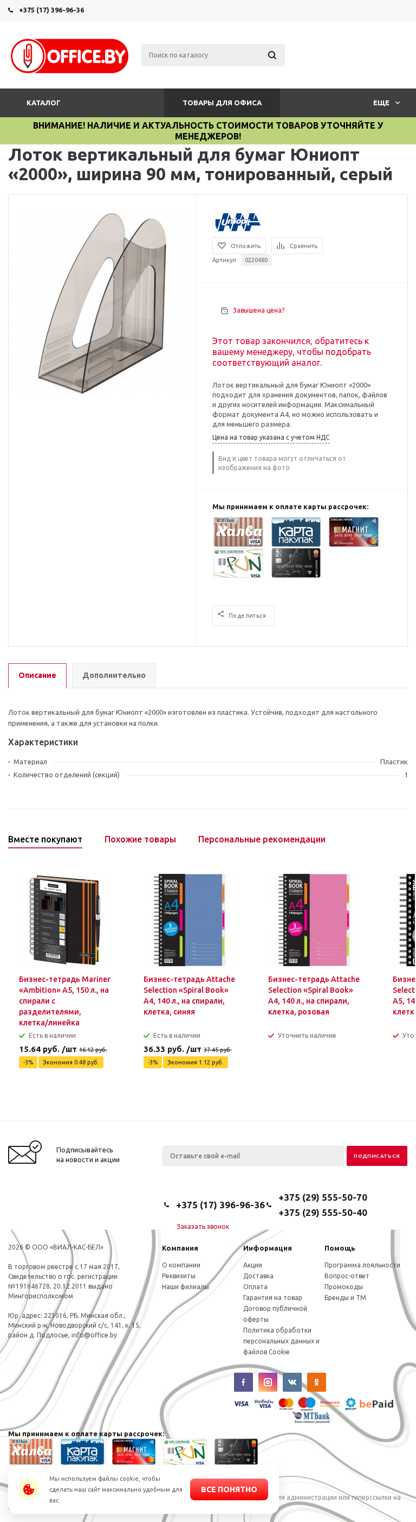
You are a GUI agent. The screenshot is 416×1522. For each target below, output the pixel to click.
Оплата (255, 1286)
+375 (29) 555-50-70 (322, 1197)
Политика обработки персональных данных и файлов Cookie (281, 1341)
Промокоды (343, 1286)
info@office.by (94, 1335)
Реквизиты (179, 1275)
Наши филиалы (185, 1286)
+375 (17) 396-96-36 (51, 10)
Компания (180, 1248)
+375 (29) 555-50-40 (322, 1212)
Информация (267, 1248)
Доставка (258, 1275)
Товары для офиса (222, 102)
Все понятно (229, 1489)
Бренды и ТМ (345, 1297)
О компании (181, 1265)
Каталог (44, 102)
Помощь (339, 1248)
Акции (252, 1265)
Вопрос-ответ (346, 1275)
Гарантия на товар (272, 1297)
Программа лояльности (362, 1265)
